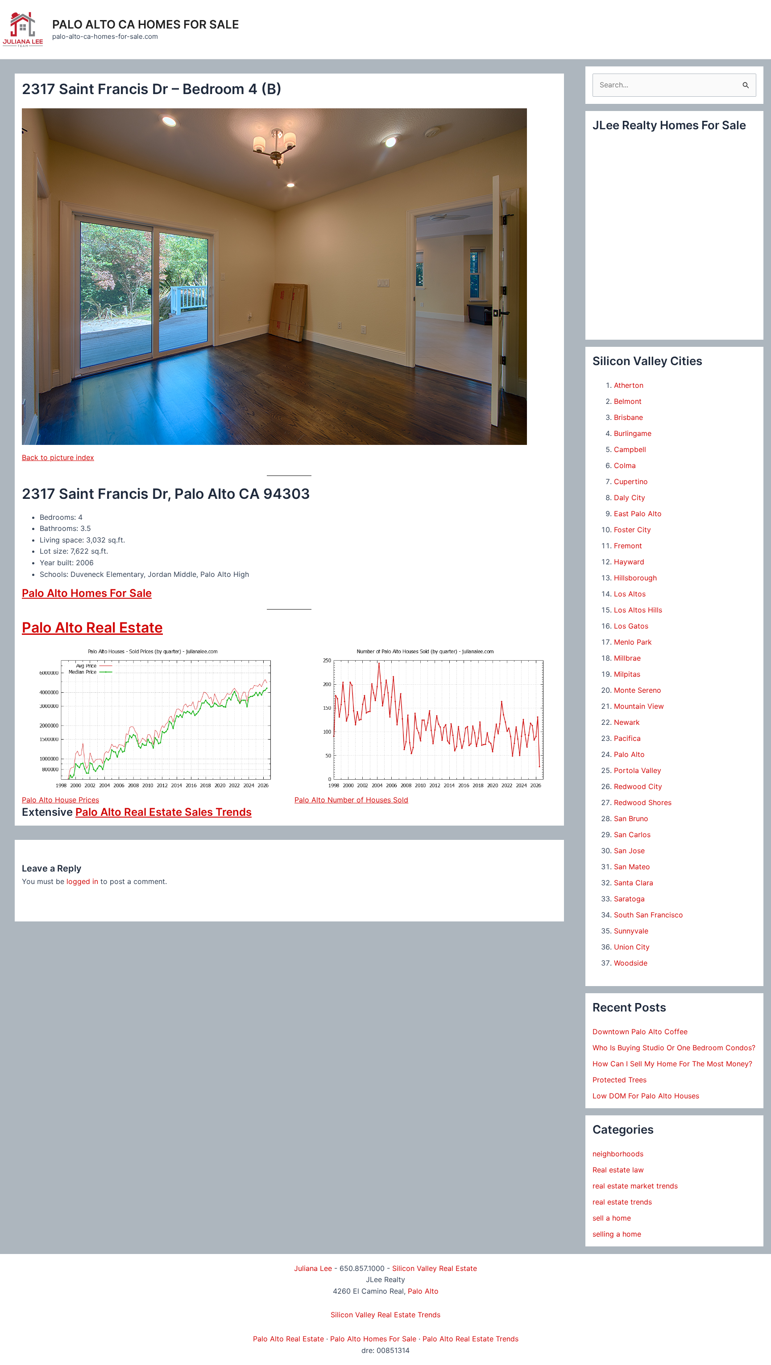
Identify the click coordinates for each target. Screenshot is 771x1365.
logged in (82, 881)
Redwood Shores (643, 802)
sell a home (612, 1217)
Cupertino (631, 481)
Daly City (629, 497)
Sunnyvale (631, 930)
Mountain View (639, 706)
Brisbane (628, 417)
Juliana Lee (313, 1268)
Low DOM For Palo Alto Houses (646, 1095)
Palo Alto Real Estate (92, 627)
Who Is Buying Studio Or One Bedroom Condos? (674, 1047)
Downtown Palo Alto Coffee (640, 1031)
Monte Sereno (637, 690)
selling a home (617, 1233)
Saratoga (629, 898)
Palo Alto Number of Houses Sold (351, 799)
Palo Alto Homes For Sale (87, 593)
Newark (627, 722)
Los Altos (630, 593)
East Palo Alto (638, 513)
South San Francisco (648, 914)
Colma (625, 465)
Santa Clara (633, 882)
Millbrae (627, 658)
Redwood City (638, 786)
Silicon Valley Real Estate (434, 1268)
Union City (632, 946)
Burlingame (632, 433)
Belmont (628, 401)
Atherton (628, 385)
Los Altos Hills (638, 609)
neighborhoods (618, 1153)
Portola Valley (637, 770)
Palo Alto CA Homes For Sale (145, 24)
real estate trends (622, 1201)
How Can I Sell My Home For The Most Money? (672, 1063)
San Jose (629, 850)
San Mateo (632, 866)
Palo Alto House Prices (60, 799)
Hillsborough (635, 577)
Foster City (632, 529)
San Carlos (632, 834)
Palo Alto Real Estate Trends (470, 1338)
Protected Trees (620, 1079)
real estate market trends (635, 1185)
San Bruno (631, 818)
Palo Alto (629, 754)
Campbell (630, 449)
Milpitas (627, 674)
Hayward (629, 561)
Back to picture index (58, 457)
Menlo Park (633, 641)
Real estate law (618, 1169)
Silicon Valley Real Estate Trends (385, 1314)
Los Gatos (631, 625)
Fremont (628, 545)
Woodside (630, 962)
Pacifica (627, 738)
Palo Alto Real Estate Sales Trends (163, 812)
